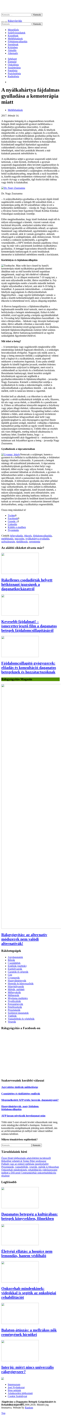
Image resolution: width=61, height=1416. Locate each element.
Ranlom (29, 1407)
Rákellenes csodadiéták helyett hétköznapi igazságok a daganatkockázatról (26, 584)
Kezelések (13, 35)
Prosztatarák (14, 1010)
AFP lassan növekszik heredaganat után (23, 1115)
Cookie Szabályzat (17, 1396)
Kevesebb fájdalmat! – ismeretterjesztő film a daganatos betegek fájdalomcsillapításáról (29, 625)
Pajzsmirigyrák (15, 1004)
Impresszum (14, 1384)
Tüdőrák (12, 1015)
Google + (13, 521)
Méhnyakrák (14, 992)
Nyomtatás (13, 530)
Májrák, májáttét (16, 989)
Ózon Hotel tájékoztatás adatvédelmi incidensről (26, 1158)
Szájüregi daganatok (18, 1013)
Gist (10, 974)
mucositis (19, 538)
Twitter (11, 515)
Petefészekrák (15, 1007)
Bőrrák (11, 960)
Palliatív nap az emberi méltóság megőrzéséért (24, 1164)
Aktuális (12, 50)
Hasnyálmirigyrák (17, 980)
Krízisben (13, 47)
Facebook (13, 518)
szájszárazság (8, 541)
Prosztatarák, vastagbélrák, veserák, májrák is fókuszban (30, 1166)
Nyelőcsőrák (14, 1001)
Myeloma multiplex (18, 998)
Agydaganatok (15, 957)
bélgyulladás (16, 535)
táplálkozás (22, 541)
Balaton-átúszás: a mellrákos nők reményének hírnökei (29, 1332)
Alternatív (13, 53)
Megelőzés (13, 29)
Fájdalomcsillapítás (17, 41)
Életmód (12, 61)
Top (3, 1413)
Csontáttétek (14, 963)
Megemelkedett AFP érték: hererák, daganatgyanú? (30, 1100)
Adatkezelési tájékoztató (20, 1393)
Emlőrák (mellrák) (17, 966)
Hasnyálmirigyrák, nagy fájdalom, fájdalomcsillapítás (20, 1108)
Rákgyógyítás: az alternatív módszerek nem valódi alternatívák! (24, 939)
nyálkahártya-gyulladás (37, 538)
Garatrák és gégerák (18, 971)
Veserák (12, 1021)
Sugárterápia (14, 67)
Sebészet (12, 58)
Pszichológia (14, 73)
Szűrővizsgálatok (16, 32)
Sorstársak (13, 44)
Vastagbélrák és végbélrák (21, 1018)
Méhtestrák (13, 995)
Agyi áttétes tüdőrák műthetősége (19, 1087)
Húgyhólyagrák (16, 986)
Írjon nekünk (14, 1390)
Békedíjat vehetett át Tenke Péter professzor (23, 1161)
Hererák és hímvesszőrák (21, 983)
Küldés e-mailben (17, 527)
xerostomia (34, 541)
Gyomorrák (14, 977)
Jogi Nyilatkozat (16, 1387)
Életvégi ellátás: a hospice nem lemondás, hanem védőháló (26, 1253)
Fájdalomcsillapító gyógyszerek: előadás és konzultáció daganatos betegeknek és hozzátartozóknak (28, 667)
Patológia (12, 70)
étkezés (28, 535)
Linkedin (12, 524)
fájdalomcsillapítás (42, 535)
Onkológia (13, 64)
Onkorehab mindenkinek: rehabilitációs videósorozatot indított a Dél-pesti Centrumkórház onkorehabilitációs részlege (29, 1172)
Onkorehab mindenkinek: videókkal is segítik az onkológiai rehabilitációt (28, 1292)
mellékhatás (7, 538)
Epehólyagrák (15, 968)
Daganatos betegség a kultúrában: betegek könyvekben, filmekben (29, 1216)
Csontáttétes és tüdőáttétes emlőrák (20, 1093)
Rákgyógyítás (30, 6)
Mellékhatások (15, 38)
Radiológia (13, 76)
